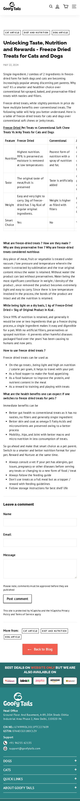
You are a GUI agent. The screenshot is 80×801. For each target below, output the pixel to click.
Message (9, 555)
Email (7, 534)
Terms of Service (25, 614)
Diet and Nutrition (36, 32)
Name (7, 514)
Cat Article (12, 32)
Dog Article (60, 32)
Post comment (17, 599)
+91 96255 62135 (20, 743)
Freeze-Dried (12, 128)
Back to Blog (43, 649)
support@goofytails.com (24, 748)
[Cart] (65, 6)
